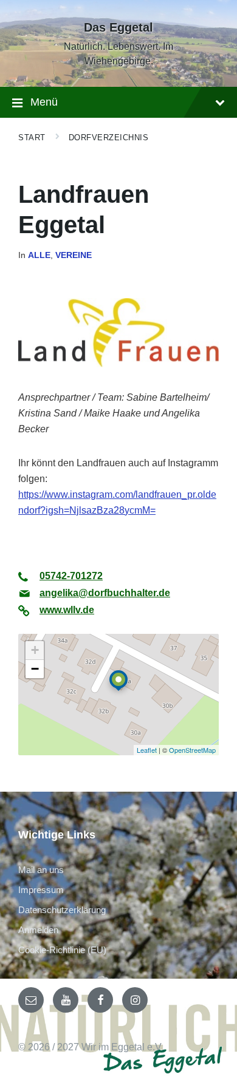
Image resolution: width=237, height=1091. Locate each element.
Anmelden (38, 930)
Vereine (73, 255)
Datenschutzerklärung (62, 910)
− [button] (35, 668)
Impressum (41, 890)
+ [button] (35, 650)
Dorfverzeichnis (109, 137)
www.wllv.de (67, 610)
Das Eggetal (118, 27)
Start (32, 137)
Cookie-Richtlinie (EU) (62, 950)
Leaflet (147, 750)
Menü (44, 102)
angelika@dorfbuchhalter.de (105, 593)
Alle (39, 255)
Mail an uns (41, 870)
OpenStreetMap (192, 750)
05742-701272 (71, 576)
